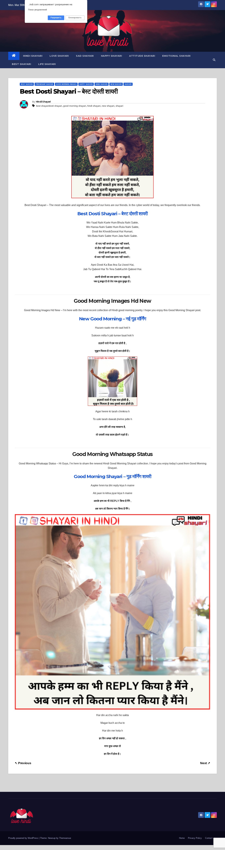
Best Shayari (21, 64)
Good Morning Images (66, 84)
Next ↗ (205, 763)
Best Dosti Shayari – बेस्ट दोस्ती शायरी (112, 213)
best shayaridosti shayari (49, 105)
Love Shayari (59, 55)
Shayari (128, 84)
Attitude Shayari (142, 55)
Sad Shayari (85, 55)
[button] (214, 60)
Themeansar (65, 838)
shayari (119, 105)
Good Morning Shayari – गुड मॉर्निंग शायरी (112, 476)
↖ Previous (23, 763)
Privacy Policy (195, 838)
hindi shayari (93, 105)
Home (182, 838)
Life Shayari (47, 64)
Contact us (210, 838)
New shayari (116, 84)
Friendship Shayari (44, 84)
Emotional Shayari (176, 55)
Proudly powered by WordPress (23, 838)
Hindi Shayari (32, 55)
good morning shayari (74, 105)
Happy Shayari (111, 55)
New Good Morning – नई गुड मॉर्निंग (112, 319)
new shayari (108, 105)
